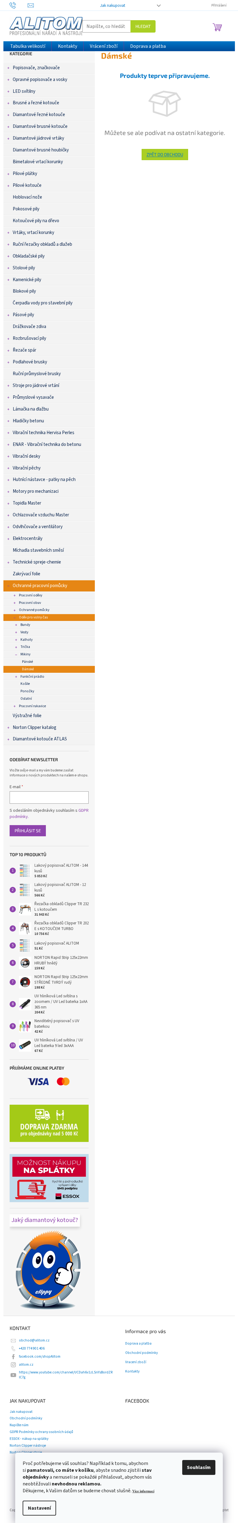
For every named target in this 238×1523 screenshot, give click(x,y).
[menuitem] (27, 46)
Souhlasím (199, 1467)
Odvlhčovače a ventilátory (38, 526)
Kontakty (132, 1371)
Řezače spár (24, 350)
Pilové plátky (25, 173)
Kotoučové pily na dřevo (36, 221)
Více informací (143, 1491)
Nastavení (39, 1508)
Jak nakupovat (112, 5)
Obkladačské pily (29, 256)
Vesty (24, 632)
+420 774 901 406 (32, 1348)
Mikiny (25, 654)
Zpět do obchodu (165, 154)
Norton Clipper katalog (34, 727)
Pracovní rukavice (32, 706)
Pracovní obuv (30, 602)
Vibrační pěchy (27, 468)
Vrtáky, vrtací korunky (33, 232)
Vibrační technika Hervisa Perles (43, 432)
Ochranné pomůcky (34, 610)
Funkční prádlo (32, 676)
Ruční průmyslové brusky (37, 374)
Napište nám (19, 1425)
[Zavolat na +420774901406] (19, 5)
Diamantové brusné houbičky (41, 150)
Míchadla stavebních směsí (38, 550)
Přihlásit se (28, 830)
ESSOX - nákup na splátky (29, 1438)
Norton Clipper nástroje (28, 1445)
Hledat (143, 26)
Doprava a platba (138, 1343)
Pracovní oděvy (30, 595)
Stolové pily (24, 268)
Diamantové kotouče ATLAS (40, 739)
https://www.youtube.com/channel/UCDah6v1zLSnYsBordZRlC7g (66, 1375)
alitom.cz (26, 1364)
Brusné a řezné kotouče (36, 103)
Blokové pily (24, 291)
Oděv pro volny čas (33, 617)
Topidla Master (27, 503)
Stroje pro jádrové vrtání (36, 385)
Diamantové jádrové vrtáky (38, 138)
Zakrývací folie (26, 574)
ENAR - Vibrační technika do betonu (47, 444)
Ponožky (27, 691)
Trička (25, 646)
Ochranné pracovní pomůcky (40, 585)
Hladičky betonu (28, 421)
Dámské (28, 669)
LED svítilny (24, 91)
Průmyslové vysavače (33, 397)
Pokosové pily (26, 209)
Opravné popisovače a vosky (40, 79)
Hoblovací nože (27, 197)
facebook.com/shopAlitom (39, 1356)
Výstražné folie (27, 715)
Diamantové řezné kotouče (39, 114)
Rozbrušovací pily (29, 338)
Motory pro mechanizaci (36, 491)
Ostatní (26, 698)
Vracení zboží (135, 1362)
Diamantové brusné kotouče (40, 126)
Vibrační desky (26, 456)
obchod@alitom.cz (34, 1340)
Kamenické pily (27, 279)
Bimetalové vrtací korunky (38, 162)
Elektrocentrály (27, 538)
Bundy (25, 624)
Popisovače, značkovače (36, 68)
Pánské (27, 661)
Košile (25, 683)
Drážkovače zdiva (29, 326)
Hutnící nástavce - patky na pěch (44, 479)
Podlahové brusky (30, 362)
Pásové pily (23, 315)
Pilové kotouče (27, 185)
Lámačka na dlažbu (31, 409)
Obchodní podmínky (141, 1352)
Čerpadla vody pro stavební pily (43, 303)
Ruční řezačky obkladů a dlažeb (42, 244)
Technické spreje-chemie (37, 562)
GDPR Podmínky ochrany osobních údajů (41, 1432)
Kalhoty (26, 639)
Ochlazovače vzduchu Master (41, 515)
